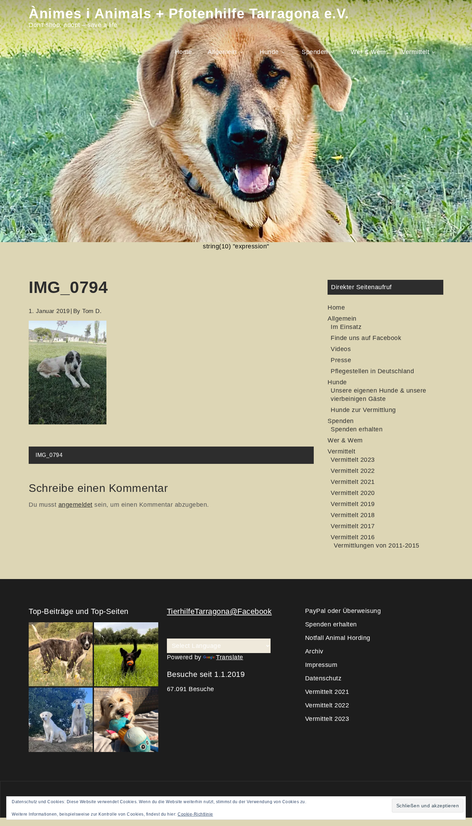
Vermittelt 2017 (353, 526)
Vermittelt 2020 (353, 492)
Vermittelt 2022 (353, 470)
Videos (341, 349)
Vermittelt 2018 (353, 515)
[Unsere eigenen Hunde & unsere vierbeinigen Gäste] (61, 720)
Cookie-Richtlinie (195, 814)
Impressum (321, 664)
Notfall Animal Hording (337, 637)
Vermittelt (415, 51)
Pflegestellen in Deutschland (372, 371)
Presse (341, 360)
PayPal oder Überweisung (343, 610)
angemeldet (75, 504)
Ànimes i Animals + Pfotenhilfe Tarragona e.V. (189, 13)
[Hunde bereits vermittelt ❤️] (126, 720)
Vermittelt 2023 (353, 459)
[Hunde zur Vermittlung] (126, 654)
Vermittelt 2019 (353, 504)
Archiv (314, 651)
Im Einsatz (346, 326)
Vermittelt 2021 (353, 481)
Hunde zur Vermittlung (363, 409)
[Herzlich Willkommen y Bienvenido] (61, 654)
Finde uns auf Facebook (366, 337)
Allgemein (222, 51)
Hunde (269, 51)
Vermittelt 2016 (353, 537)
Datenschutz (323, 678)
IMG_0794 (49, 455)
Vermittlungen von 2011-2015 (376, 545)
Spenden (315, 51)
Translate (229, 657)
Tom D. (92, 311)
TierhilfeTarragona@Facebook (219, 611)
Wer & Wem (368, 51)
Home (183, 51)
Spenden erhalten (357, 429)
